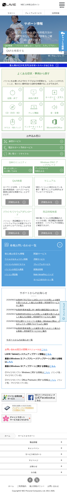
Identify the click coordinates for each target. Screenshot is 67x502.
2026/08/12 (11, 321)
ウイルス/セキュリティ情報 (16, 259)
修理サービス (15, 141)
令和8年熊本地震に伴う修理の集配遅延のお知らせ (37, 310)
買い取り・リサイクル (18, 154)
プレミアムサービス (33, 13)
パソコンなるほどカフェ (15, 264)
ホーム (7, 436)
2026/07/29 (11, 328)
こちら (44, 349)
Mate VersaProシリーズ (43, 274)
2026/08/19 (11, 310)
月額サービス (39, 259)
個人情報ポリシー (36, 486)
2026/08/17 (11, 314)
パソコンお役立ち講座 (14, 269)
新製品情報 (38, 269)
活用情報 (55, 13)
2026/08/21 (11, 300)
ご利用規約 (21, 486)
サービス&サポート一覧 (43, 279)
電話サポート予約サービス (20, 147)
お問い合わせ (53, 486)
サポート (11, 13)
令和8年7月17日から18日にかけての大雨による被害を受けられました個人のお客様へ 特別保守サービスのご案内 (38, 302)
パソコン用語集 (11, 274)
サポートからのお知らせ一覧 (19, 340)
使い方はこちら (54, 56)
